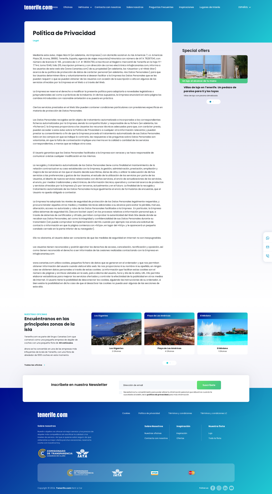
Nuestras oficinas (153, 433)
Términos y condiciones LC (213, 413)
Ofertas (180, 438)
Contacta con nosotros (108, 7)
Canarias (52, 414)
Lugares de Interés (210, 7)
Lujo (210, 433)
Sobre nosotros (135, 7)
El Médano (222, 348)
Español (243, 7)
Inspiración (183, 426)
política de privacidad (157, 394)
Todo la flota (215, 438)
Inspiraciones (186, 7)
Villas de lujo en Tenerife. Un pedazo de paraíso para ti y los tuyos (210, 89)
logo (35, 7)
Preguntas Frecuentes (161, 7)
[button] (210, 102)
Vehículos (83, 7)
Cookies (126, 413)
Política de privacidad (149, 413)
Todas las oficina (33, 365)
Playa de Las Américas (169, 348)
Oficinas (68, 7)
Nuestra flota (217, 426)
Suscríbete (209, 385)
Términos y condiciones (180, 413)
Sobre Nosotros (153, 426)
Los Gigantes (116, 348)
